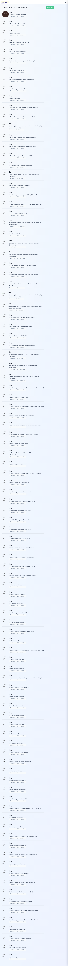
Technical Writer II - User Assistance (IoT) (21, 892)
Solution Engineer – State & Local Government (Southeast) (25, 473)
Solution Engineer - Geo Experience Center (21, 415)
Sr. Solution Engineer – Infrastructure (19, 538)
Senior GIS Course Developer (17, 947)
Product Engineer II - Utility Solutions (19, 336)
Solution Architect (14, 33)
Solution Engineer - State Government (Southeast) (23, 919)
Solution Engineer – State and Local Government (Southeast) (26, 388)
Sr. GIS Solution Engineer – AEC (18, 213)
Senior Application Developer (17, 780)
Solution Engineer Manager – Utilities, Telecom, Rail (23, 194)
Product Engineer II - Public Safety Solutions (21, 317)
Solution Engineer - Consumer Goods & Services (23, 836)
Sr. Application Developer (16, 585)
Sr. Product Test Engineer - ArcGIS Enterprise (22, 345)
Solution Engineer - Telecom (17, 594)
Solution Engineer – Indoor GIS (18, 613)
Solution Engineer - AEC (16, 464)
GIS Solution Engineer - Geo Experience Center (22, 116)
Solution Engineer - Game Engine (18, 89)
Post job (50, 7)
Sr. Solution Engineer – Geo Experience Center (22, 501)
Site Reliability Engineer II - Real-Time (20, 510)
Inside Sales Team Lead (16, 603)
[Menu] (65, 2)
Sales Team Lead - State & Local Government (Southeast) (25, 425)
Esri (10, 12)
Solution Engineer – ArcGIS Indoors (19, 482)
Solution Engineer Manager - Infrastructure (21, 547)
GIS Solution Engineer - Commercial (19, 185)
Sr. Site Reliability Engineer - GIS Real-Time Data (22, 265)
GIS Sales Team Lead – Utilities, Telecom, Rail (21, 79)
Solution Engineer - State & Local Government (22, 882)
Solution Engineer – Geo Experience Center (21, 492)
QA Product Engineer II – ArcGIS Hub (19, 42)
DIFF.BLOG (5, 2)
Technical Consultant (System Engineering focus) (23, 107)
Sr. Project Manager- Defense (17, 14)
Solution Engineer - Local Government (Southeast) (23, 910)
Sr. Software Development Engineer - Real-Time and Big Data (26, 678)
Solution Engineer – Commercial (18, 397)
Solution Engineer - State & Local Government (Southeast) (25, 808)
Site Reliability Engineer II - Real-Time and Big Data (23, 274)
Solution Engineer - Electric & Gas (19, 687)
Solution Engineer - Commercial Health (20, 761)
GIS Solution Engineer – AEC (17, 70)
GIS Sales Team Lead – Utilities (17, 23)
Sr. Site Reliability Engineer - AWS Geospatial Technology (25, 204)
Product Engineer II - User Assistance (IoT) (21, 901)
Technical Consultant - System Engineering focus (23, 61)
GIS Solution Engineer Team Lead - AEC (20, 155)
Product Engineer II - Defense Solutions (20, 165)
